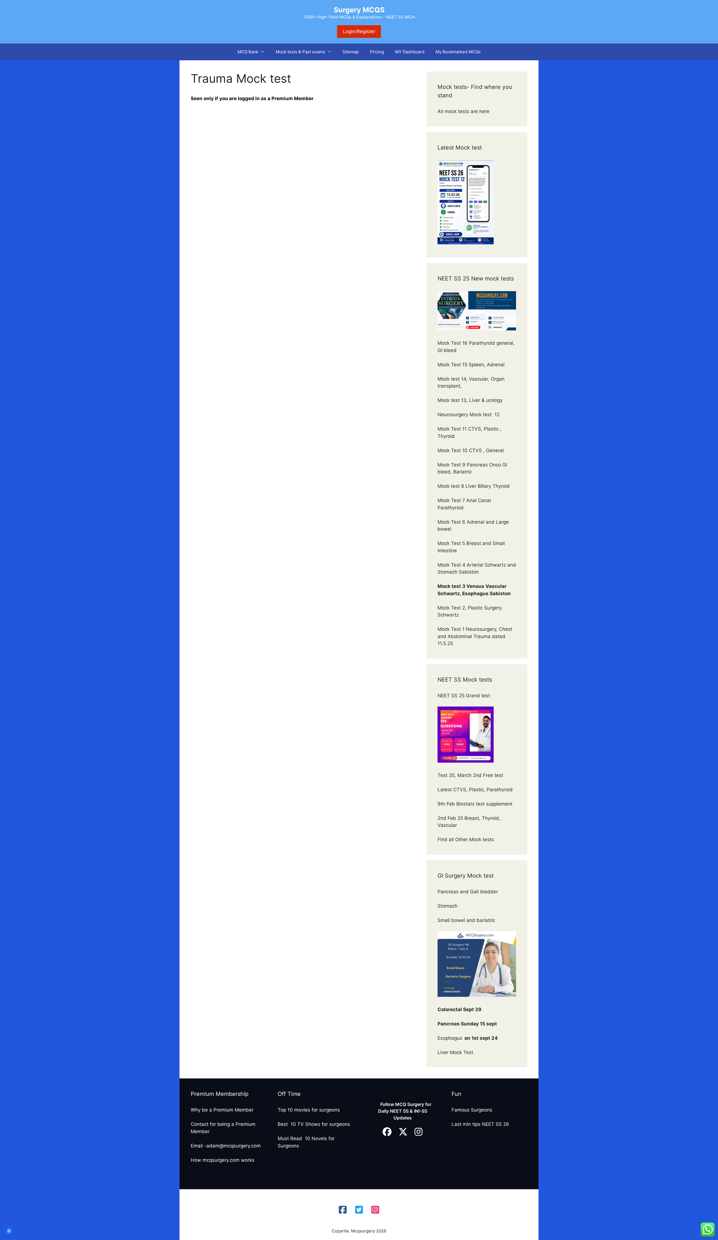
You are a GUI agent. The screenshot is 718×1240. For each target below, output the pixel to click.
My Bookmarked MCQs (458, 51)
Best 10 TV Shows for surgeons (314, 1124)
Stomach (448, 906)
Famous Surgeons (472, 1110)
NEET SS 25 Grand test (464, 695)
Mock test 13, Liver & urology (470, 400)
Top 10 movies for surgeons (309, 1110)
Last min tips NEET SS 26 (480, 1124)
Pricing (377, 51)
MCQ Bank (248, 51)
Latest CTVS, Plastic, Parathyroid (475, 789)
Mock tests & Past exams (300, 51)
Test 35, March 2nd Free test (471, 775)
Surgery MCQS (359, 10)
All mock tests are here (464, 111)
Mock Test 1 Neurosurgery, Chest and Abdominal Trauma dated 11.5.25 (475, 636)
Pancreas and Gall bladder (468, 891)
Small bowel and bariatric (466, 920)
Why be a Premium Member (222, 1110)
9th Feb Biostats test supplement (475, 804)
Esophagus (468, 1038)
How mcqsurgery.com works (222, 1160)
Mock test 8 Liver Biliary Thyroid (474, 486)
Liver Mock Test (455, 1052)
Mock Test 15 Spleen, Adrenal (471, 364)
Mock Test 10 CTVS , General (471, 450)
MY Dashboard (409, 51)
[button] (264, 51)
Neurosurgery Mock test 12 (469, 414)
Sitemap (350, 51)
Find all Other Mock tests (466, 839)
